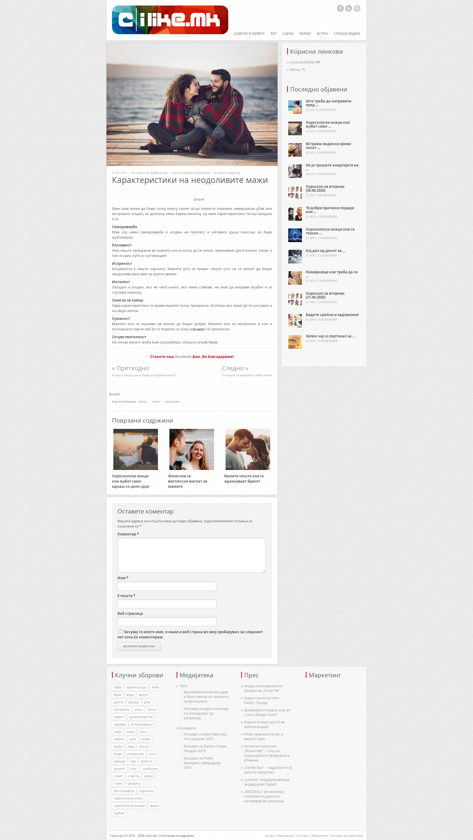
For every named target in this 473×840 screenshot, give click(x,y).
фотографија (124, 791)
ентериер (121, 709)
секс (133, 768)
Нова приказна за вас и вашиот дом (263, 736)
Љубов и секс (159, 173)
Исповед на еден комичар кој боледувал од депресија (206, 713)
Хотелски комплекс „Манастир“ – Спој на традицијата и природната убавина (266, 753)
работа (146, 761)
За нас (269, 835)
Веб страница (130, 613)
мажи (155, 401)
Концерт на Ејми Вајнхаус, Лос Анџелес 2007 (206, 736)
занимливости (141, 717)
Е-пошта (126, 595)
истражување (142, 724)
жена (138, 709)
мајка (118, 746)
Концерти (187, 728)
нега (152, 754)
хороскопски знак (128, 798)
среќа (148, 776)
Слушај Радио (347, 33)
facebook (183, 356)
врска (143, 694)
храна (154, 805)
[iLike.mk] (170, 20)
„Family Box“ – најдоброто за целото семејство (268, 770)
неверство (135, 754)
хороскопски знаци (129, 805)
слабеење (150, 768)
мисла (144, 746)
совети (133, 776)
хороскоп (146, 791)
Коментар (128, 534)
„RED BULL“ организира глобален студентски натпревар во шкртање (264, 796)
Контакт (302, 835)
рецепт (119, 768)
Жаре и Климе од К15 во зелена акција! (264, 724)
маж (132, 739)
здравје (120, 724)
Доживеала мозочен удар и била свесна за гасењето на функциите (206, 696)
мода (118, 754)
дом (147, 702)
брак (117, 694)
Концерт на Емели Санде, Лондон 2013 (205, 748)
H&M (118, 687)
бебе (155, 687)
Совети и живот (249, 33)
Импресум (285, 835)
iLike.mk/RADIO (303, 62)
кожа (131, 731)
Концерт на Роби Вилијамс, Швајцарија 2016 (202, 763)
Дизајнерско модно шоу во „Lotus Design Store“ (267, 712)
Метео (296, 69)
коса (143, 731)
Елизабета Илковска (196, 173)
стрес (118, 783)
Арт (273, 33)
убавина (134, 783)
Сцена (288, 33)
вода (130, 694)
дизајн (133, 702)
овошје (119, 761)
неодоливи (172, 401)
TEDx (183, 685)
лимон (119, 739)
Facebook (340, 8)
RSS (348, 8)
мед (131, 746)
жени (152, 709)
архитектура (137, 687)
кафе (118, 731)
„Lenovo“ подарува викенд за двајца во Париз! (266, 782)
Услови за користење (347, 835)
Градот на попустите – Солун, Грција (263, 700)
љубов (142, 401)
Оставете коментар (227, 173)
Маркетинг (320, 835)
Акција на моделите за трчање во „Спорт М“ (263, 688)
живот (119, 717)
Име (122, 577)
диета (118, 702)
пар (133, 761)
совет (118, 776)
